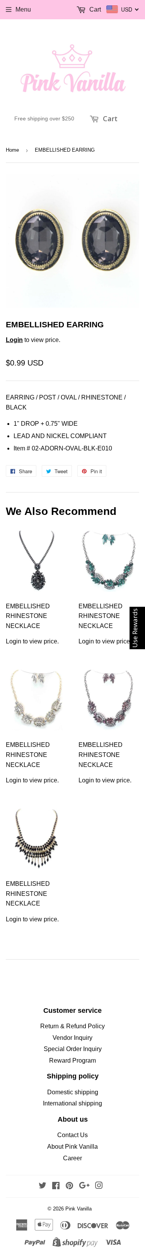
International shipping (72, 1103)
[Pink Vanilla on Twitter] (42, 1186)
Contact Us (72, 1135)
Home (12, 150)
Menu (23, 9)
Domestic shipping (72, 1092)
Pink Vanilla (78, 1209)
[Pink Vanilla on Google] (84, 1186)
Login (14, 340)
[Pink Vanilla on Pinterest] (69, 1186)
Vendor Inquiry (72, 1037)
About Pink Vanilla (72, 1146)
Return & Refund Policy (72, 1026)
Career (72, 1158)
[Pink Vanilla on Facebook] (56, 1186)
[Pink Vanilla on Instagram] (99, 1186)
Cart (109, 118)
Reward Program (72, 1060)
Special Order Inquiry (73, 1049)
